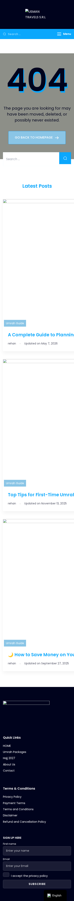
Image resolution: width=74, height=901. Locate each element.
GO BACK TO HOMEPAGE (34, 137)
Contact (9, 771)
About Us (9, 764)
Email (6, 859)
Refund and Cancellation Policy (24, 822)
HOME (7, 746)
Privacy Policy (12, 797)
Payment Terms (14, 803)
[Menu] (59, 34)
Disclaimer (10, 815)
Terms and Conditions (18, 809)
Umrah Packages (14, 752)
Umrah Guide (15, 323)
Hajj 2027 (9, 758)
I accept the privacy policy (29, 876)
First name (9, 844)
